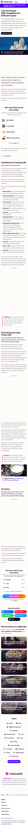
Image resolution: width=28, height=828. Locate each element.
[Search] (26, 2)
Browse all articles (14, 761)
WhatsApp (7, 615)
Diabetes (15, 730)
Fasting (15, 741)
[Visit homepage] (14, 773)
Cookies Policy (5, 814)
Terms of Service (5, 808)
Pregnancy (21, 749)
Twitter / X (20, 615)
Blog (16, 2)
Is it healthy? (10, 738)
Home (2, 795)
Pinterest (20, 611)
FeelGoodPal (7, 778)
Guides (11, 723)
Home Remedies (15, 745)
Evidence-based (7, 33)
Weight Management (15, 727)
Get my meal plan (14, 596)
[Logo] (6, 2)
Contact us (4, 805)
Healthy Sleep (20, 752)
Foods (21, 738)
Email (12, 619)
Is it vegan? (9, 749)
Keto (22, 734)
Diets (19, 723)
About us (3, 802)
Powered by (14, 143)
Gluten (8, 752)
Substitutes (15, 756)
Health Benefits (10, 734)
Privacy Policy (5, 811)
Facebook (7, 611)
